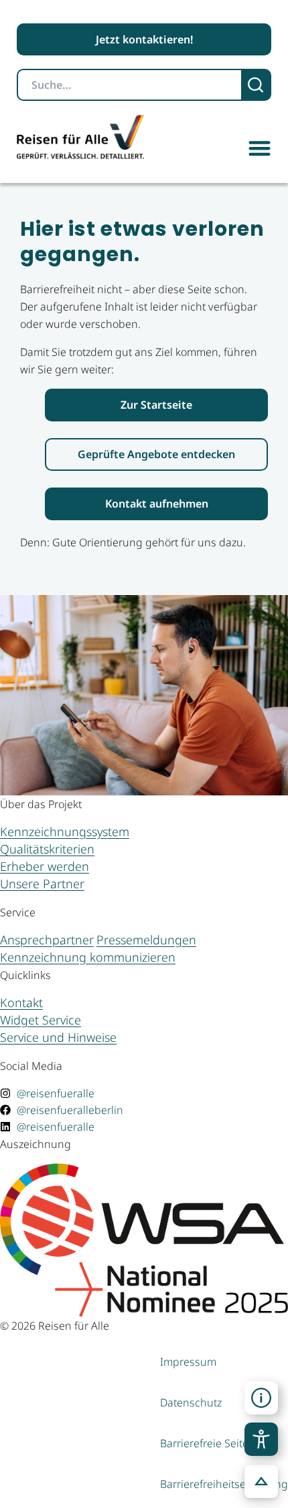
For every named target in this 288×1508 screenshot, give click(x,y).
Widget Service (40, 1020)
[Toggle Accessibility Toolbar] (261, 1439)
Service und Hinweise (58, 1037)
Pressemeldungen (146, 940)
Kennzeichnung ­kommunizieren (87, 957)
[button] (259, 148)
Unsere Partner (42, 884)
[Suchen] (256, 85)
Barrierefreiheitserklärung (224, 1484)
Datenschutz (191, 1402)
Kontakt (21, 1002)
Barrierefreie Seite (204, 1443)
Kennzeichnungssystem (64, 831)
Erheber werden (44, 866)
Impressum (188, 1361)
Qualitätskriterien (47, 849)
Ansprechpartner (47, 940)
